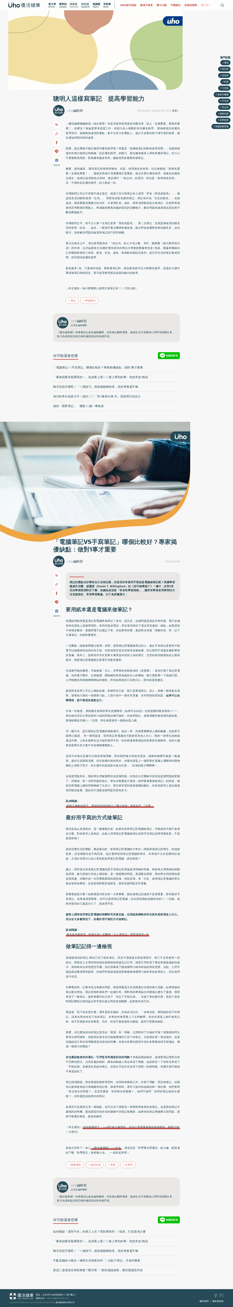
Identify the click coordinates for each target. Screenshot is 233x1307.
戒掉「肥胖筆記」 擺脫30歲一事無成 (78, 406)
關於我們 (204, 1301)
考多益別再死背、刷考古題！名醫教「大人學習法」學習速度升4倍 (107, 934)
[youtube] (221, 1296)
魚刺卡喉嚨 (223, 94)
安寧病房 (224, 120)
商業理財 (76, 1165)
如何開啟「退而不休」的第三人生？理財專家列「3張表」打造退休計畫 (99, 1231)
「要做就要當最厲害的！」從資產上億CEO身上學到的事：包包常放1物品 (100, 377)
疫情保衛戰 (171, 5)
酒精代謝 (224, 113)
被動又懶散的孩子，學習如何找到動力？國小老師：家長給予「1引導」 (109, 806)
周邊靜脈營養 (222, 126)
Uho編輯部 (75, 110)
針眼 (226, 81)
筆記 (73, 301)
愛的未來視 (201, 5)
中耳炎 (225, 101)
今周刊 (129, 1165)
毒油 (226, 62)
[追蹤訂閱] (56, 160)
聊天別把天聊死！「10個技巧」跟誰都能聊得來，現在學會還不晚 (95, 387)
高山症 (225, 107)
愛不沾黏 (142, 5)
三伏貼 (225, 88)
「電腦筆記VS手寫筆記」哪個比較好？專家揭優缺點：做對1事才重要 (98, 367)
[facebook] (216, 1296)
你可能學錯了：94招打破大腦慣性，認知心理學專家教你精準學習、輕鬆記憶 (131, 1127)
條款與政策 (217, 1301)
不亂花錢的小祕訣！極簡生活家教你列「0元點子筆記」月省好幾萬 (96, 1260)
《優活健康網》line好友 (106, 1148)
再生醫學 (186, 5)
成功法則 (96, 1165)
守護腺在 (156, 5)
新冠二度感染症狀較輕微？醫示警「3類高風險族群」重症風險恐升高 (98, 1270)
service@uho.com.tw (58, 1298)
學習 (113, 1165)
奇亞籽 (225, 69)
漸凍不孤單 (126, 5)
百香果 (225, 75)
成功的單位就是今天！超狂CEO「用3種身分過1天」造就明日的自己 (97, 396)
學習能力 (90, 301)
